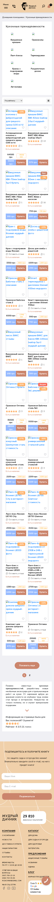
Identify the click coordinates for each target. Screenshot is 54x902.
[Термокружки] (37, 49)
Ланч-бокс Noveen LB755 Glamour (37, 515)
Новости (7, 840)
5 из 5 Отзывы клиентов (35, 887)
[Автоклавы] (16, 81)
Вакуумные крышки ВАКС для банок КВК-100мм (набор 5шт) (38, 357)
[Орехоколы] (37, 34)
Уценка (31, 867)
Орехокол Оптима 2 (15, 407)
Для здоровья (35, 844)
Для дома (33, 835)
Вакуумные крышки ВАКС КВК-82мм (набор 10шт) (38, 135)
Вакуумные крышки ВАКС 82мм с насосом (38, 196)
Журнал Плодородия (38, 877)
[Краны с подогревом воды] (16, 63)
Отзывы (6, 853)
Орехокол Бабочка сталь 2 (15, 301)
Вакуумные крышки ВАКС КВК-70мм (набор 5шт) (16, 196)
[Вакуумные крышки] (16, 34)
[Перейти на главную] (29, 6)
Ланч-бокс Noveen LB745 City (15, 515)
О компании (8, 835)
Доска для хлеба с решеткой (37, 249)
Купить (21, 162)
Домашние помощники (13, 17)
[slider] (11, 146)
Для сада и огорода (38, 840)
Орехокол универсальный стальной (36, 462)
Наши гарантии (9, 848)
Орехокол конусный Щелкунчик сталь (15, 462)
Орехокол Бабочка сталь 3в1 (37, 407)
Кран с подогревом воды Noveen (16, 249)
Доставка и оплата (11, 844)
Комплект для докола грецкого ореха (14, 626)
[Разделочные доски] (37, 63)
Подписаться (27, 796)
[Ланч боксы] (16, 49)
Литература (33, 848)
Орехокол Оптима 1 (37, 625)
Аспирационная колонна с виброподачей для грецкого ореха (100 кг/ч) (15, 138)
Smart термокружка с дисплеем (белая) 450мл (38, 302)
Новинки (32, 863)
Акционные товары (37, 858)
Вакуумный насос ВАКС (15, 355)
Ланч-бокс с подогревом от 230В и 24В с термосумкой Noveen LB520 (35, 570)
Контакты (7, 857)
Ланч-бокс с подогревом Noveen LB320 (13, 568)
